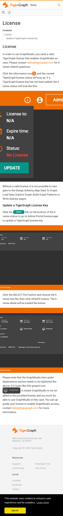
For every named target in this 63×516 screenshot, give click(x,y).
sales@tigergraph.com (40, 62)
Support (16, 463)
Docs (33, 5)
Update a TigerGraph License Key (21, 38)
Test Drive (40, 468)
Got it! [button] (15, 510)
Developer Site (42, 463)
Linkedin (16, 480)
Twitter (15, 489)
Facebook (17, 484)
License (7, 34)
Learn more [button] (43, 502)
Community (18, 468)
